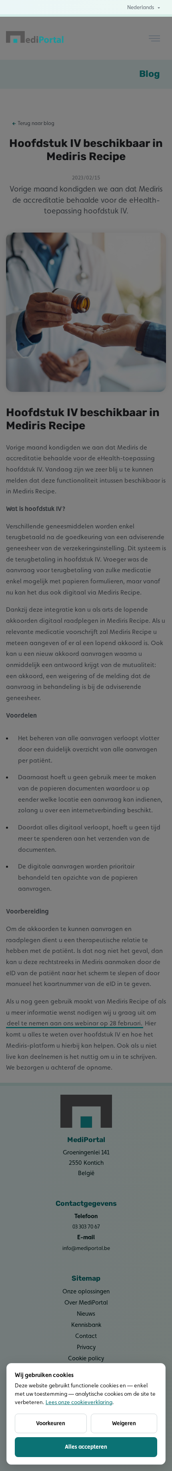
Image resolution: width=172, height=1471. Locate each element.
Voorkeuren (50, 1423)
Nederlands (140, 7)
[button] (154, 38)
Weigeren (124, 1423)
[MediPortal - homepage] (35, 38)
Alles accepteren (86, 1447)
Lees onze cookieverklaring (79, 1402)
